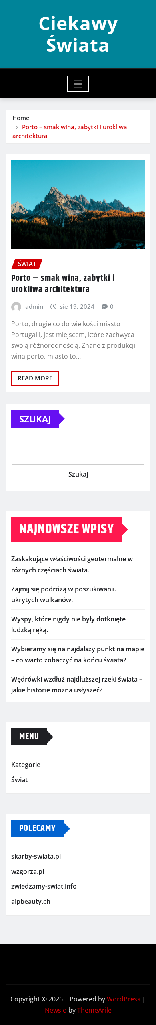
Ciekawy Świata (78, 33)
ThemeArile (94, 1010)
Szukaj (35, 419)
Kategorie (25, 764)
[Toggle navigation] (78, 84)
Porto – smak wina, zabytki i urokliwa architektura (63, 284)
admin (34, 306)
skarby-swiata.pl (36, 856)
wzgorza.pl (27, 871)
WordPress (123, 999)
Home (21, 118)
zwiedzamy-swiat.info (44, 886)
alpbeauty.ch (30, 901)
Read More (35, 378)
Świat (19, 779)
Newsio (56, 1010)
